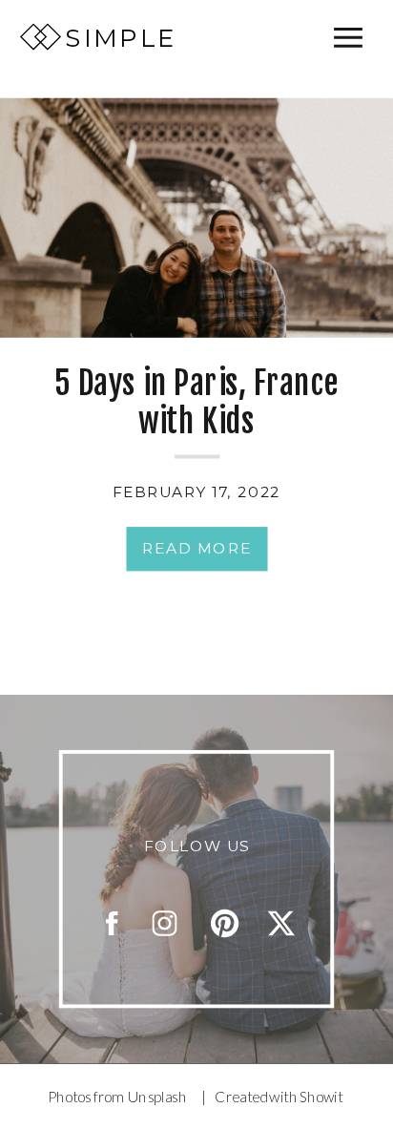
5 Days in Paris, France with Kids (196, 402)
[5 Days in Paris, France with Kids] (196, 218)
